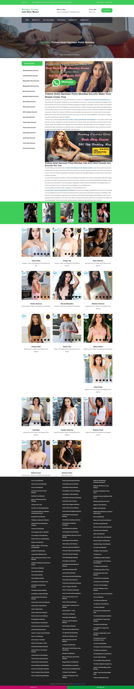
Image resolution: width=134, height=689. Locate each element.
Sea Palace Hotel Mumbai (100, 530)
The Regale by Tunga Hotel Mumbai (101, 628)
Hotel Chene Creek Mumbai (39, 605)
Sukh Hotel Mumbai (98, 534)
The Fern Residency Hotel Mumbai (100, 589)
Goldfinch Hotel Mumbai (38, 551)
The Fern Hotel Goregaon (100, 585)
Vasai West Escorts (29, 132)
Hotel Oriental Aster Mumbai (70, 508)
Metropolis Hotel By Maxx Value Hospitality (71, 649)
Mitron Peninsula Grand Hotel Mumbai (70, 657)
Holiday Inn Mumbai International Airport (40, 563)
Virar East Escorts (29, 148)
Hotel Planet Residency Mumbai (71, 520)
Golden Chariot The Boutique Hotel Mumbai (39, 546)
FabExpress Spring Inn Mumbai (40, 520)
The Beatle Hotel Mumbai (100, 566)
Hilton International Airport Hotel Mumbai (40, 558)
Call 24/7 (24, 2)
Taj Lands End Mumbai (99, 547)
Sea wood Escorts (29, 117)
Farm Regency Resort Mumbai (39, 532)
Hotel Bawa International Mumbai (38, 586)
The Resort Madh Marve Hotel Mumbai (101, 634)
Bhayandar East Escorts (31, 86)
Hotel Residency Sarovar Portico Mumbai (71, 536)
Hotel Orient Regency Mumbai (70, 504)
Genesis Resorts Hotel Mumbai (40, 539)
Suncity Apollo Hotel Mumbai (101, 540)
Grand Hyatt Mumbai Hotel (39, 554)
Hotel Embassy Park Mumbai (39, 622)
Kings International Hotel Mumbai (69, 640)
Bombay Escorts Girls (78, 684)
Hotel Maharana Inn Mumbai (70, 484)
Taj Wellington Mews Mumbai (101, 557)
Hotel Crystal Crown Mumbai (39, 616)
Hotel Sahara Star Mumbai (69, 544)
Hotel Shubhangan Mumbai (70, 557)
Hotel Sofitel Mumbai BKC (69, 569)
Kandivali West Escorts (30, 70)
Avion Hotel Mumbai (37, 487)
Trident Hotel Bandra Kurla (100, 677)
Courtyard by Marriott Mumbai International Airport (40, 512)
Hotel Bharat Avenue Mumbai (39, 593)
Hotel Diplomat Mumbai (38, 619)
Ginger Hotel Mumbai (37, 542)
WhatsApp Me (100, 687)
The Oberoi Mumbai (98, 607)
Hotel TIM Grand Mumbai (69, 602)
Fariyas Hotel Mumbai (37, 528)
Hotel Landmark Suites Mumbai (40, 672)
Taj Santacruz (97, 554)
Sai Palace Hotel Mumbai (100, 523)
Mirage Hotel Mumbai (68, 653)
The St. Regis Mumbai (99, 657)
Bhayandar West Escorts (31, 81)
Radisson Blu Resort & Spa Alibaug (101, 486)
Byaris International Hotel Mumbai (38, 500)
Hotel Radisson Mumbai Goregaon (69, 524)
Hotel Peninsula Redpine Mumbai (71, 511)
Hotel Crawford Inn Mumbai (39, 612)
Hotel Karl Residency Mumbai (39, 646)
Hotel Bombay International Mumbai (39, 598)
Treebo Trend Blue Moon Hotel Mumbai (102, 668)
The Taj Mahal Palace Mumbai (101, 660)
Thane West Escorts (29, 122)
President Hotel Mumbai (69, 672)
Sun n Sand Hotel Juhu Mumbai (102, 537)
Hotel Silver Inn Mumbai (69, 561)
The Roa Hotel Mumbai (99, 643)
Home (27, 20)
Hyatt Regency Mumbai (69, 626)
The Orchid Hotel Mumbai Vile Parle (101, 611)
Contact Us (106, 10)
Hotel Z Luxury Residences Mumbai (69, 621)
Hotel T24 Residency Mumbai (70, 590)
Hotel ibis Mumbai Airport (38, 629)
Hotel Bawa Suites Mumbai (39, 590)
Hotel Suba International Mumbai (71, 576)
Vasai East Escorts (29, 138)
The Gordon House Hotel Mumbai (102, 593)
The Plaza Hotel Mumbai (100, 624)
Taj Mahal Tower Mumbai (100, 551)
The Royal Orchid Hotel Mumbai (102, 647)
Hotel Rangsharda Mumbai (70, 528)
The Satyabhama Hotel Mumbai (102, 653)
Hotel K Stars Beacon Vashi (39, 643)
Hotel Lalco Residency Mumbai (40, 669)
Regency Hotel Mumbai (99, 505)
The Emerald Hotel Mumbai (101, 578)
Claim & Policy (108, 2)
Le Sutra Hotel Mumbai (68, 645)
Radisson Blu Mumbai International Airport (99, 481)
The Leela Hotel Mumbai (100, 600)
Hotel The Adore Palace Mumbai (71, 593)
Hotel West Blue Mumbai (69, 617)
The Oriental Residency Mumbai (102, 616)
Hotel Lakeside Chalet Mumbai (40, 665)
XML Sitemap (100, 2)
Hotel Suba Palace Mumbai (70, 580)
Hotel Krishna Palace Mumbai (39, 662)
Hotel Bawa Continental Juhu (39, 581)
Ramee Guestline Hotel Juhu (101, 501)
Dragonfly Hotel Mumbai (38, 516)
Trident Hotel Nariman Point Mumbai (69, 55)
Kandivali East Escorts (30, 76)
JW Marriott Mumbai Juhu (69, 636)
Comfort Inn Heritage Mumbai (39, 508)
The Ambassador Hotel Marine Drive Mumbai (102, 562)
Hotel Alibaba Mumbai (37, 578)
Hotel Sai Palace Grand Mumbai (71, 550)
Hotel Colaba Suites (37, 609)
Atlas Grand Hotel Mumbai (38, 484)
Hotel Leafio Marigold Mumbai (71, 480)
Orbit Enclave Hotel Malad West (71, 669)
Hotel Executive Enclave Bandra (40, 626)
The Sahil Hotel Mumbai (100, 650)
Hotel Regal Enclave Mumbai (70, 532)
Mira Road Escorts (29, 91)
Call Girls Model (48, 20)
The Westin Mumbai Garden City (102, 664)
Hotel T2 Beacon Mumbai (69, 586)
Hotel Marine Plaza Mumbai (70, 487)
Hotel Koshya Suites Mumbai (39, 658)
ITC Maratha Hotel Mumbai (70, 633)
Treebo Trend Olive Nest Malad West (102, 673)
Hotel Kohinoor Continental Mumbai (39, 651)
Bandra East (84, 20)
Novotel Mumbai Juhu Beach (70, 665)
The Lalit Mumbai (98, 597)
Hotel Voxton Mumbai (68, 614)
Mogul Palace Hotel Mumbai (70, 662)
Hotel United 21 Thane (68, 610)
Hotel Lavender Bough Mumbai (40, 675)
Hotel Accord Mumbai (37, 568)
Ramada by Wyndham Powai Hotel (101, 492)
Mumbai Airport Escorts (31, 96)
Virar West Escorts (29, 143)
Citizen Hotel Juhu (36, 504)
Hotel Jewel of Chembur (38, 639)
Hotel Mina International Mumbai (71, 497)
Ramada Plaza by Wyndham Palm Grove (102, 497)
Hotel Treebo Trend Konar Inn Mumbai (70, 606)
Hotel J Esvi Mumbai (37, 636)
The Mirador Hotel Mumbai (101, 604)
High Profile (61, 20)
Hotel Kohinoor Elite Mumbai (39, 655)
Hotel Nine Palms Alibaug (69, 501)
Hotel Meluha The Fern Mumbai (71, 491)
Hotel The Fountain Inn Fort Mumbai (70, 597)
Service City (36, 20)
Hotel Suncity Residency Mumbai (71, 583)
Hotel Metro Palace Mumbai (70, 494)
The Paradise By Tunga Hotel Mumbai (101, 620)
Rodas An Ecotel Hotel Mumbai (102, 520)
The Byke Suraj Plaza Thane (101, 569)
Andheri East (72, 20)
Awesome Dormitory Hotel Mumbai (38, 491)
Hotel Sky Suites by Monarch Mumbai (70, 565)
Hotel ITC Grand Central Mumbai (40, 633)
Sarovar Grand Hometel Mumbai (102, 527)
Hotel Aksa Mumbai (36, 575)
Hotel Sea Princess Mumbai (70, 554)
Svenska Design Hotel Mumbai (102, 544)
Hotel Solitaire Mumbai (68, 573)
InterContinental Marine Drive (70, 629)
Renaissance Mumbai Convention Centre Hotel (102, 512)
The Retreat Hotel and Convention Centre (99, 639)
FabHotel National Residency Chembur (39, 524)
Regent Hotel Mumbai (99, 508)
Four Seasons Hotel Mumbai (39, 535)
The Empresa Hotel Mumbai (101, 581)
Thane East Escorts (29, 127)
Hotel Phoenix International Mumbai (70, 515)
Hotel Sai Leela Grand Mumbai (70, 547)
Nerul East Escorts (29, 107)
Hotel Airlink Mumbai (37, 571)
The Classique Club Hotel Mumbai (100, 574)
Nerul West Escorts (29, 101)
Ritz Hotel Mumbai (98, 516)
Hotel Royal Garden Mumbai (70, 540)
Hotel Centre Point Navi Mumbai (40, 602)
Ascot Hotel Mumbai (37, 480)
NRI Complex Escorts (30, 112)
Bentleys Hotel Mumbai (38, 496)
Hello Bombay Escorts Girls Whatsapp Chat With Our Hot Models (52, 2)
